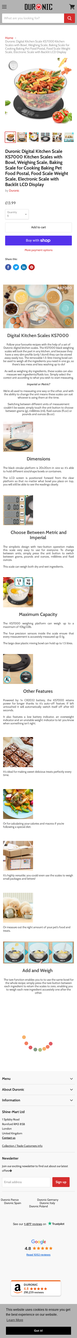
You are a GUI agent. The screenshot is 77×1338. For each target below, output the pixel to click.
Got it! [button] (38, 1330)
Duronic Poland (38, 1206)
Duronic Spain (21, 1203)
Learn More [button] (15, 1320)
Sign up (61, 1182)
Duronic (14, 190)
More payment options (39, 250)
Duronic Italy (56, 1203)
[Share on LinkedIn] (24, 267)
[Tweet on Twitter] (16, 267)
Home (9, 38)
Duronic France (19, 1200)
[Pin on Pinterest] (32, 267)
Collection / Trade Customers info (22, 1146)
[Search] (69, 18)
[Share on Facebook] (8, 267)
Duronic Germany (56, 1200)
